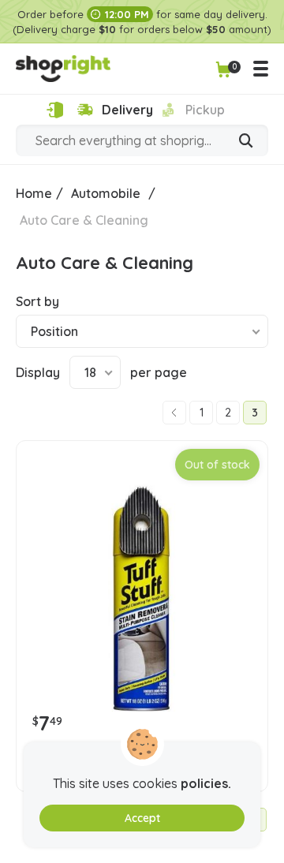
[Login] (55, 110)
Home (34, 193)
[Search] (246, 142)
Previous (174, 412)
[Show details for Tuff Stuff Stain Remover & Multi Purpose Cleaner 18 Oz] (142, 594)
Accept (142, 818)
